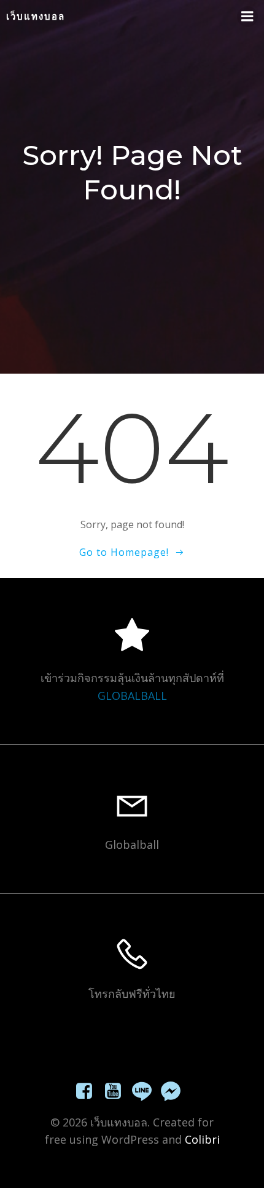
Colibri (202, 1139)
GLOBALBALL (132, 695)
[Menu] (247, 16)
